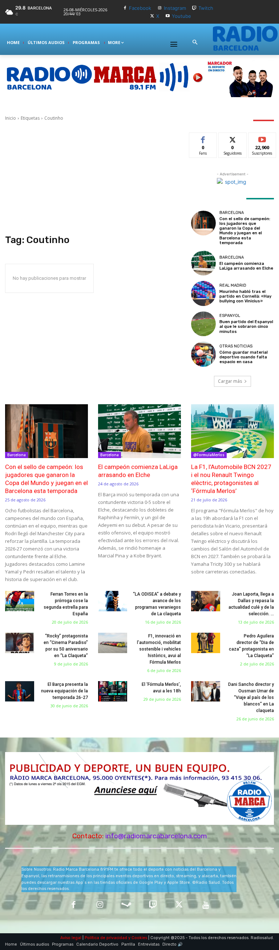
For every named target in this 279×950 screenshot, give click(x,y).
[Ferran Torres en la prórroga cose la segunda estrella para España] (19, 601)
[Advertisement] (93, 178)
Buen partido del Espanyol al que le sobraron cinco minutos (246, 326)
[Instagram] (159, 8)
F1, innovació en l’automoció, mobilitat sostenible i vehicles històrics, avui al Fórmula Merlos (159, 649)
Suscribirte (262, 138)
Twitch (205, 8)
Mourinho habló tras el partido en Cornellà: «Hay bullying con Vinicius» (245, 296)
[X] (152, 16)
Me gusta (203, 138)
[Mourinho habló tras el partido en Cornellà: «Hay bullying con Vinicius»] (203, 293)
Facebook (140, 8)
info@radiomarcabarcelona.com (156, 836)
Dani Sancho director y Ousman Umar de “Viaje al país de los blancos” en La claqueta (251, 697)
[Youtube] (167, 16)
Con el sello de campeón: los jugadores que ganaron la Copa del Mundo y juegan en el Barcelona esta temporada (244, 230)
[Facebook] (124, 8)
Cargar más (230, 381)
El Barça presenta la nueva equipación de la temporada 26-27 (64, 691)
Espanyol (229, 316)
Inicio (10, 118)
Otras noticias (235, 346)
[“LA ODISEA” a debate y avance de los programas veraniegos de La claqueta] (112, 601)
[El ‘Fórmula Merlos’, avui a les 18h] (112, 691)
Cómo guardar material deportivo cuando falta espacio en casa (243, 357)
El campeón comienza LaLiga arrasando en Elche (246, 266)
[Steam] (126, 905)
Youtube (181, 16)
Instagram (175, 8)
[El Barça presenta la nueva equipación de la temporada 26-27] (19, 691)
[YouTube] (206, 905)
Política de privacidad (106, 937)
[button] (195, 42)
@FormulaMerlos (209, 454)
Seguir (232, 138)
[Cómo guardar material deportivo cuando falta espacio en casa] (203, 354)
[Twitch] (194, 8)
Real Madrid (232, 285)
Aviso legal (70, 937)
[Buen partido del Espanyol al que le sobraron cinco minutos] (203, 323)
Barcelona (231, 213)
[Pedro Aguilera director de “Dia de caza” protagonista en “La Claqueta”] (205, 643)
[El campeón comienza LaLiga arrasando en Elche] (203, 263)
